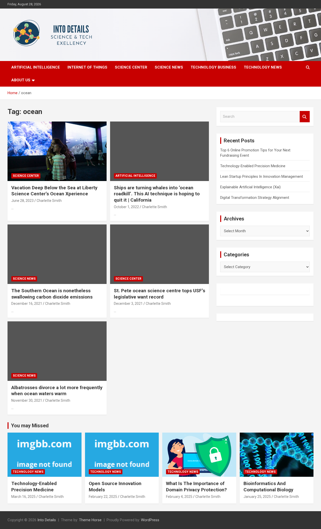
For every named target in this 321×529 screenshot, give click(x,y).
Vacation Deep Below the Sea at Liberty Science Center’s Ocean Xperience (54, 191)
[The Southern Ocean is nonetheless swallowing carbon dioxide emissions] (57, 254)
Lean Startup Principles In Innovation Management (261, 176)
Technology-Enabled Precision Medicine (252, 166)
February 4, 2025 (179, 497)
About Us (20, 80)
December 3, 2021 (128, 304)
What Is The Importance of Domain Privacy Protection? (196, 487)
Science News (169, 67)
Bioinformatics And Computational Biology (268, 487)
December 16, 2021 (26, 304)
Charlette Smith (49, 201)
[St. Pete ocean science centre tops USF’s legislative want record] (159, 254)
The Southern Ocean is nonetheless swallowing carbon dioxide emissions (52, 294)
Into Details (46, 520)
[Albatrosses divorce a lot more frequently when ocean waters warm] (57, 351)
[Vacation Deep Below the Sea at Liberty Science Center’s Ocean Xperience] (57, 151)
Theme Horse (90, 520)
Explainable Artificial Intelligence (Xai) (250, 187)
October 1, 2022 (126, 207)
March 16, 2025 (23, 497)
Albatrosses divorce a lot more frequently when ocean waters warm (57, 391)
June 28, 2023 (22, 201)
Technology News (263, 67)
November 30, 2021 (26, 400)
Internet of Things (87, 67)
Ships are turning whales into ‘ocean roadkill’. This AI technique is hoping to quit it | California (157, 194)
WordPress (150, 520)
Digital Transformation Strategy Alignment (254, 197)
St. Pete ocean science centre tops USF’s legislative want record (159, 294)
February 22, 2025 (103, 497)
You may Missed (30, 426)
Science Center (131, 67)
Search (305, 116)
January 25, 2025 (257, 497)
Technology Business (213, 67)
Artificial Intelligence (35, 67)
